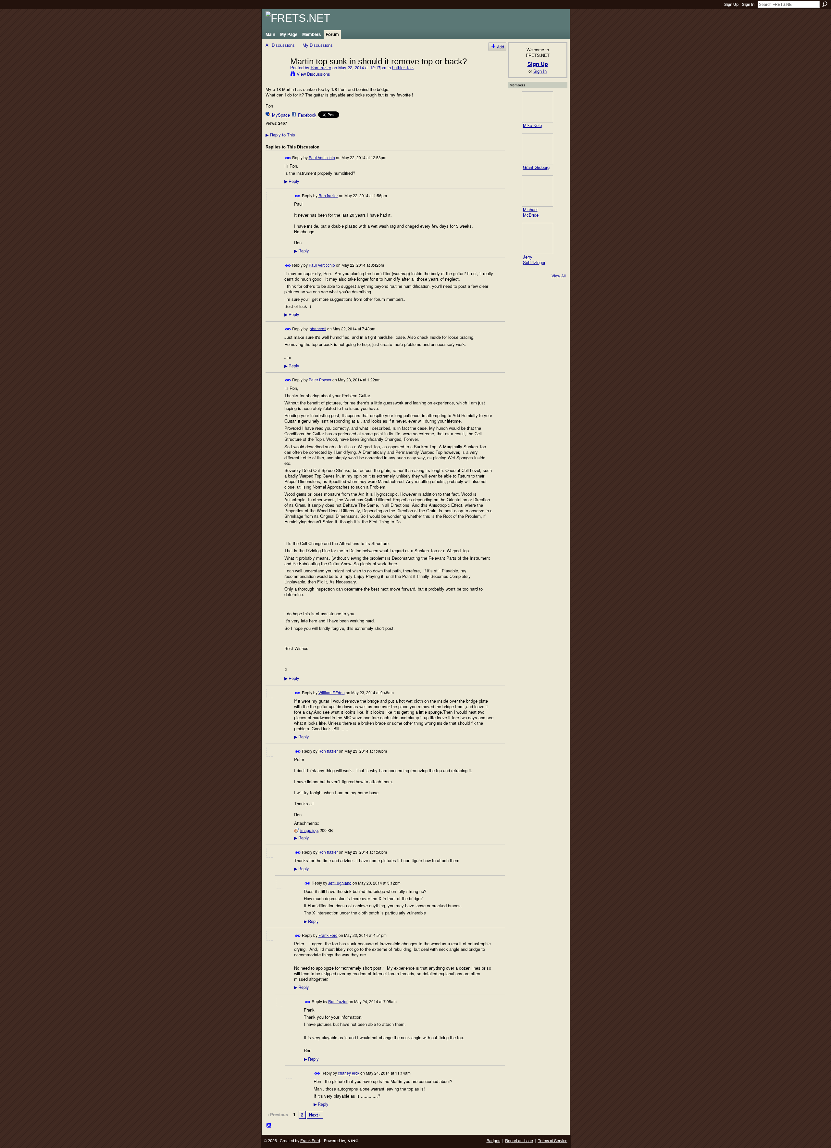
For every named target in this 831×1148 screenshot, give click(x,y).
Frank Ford (328, 935)
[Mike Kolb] (537, 106)
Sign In (748, 4)
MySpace (281, 115)
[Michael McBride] (537, 191)
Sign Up (731, 4)
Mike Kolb (532, 125)
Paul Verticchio (322, 157)
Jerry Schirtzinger (534, 259)
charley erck (348, 1073)
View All (559, 275)
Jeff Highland (340, 882)
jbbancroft (317, 328)
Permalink (288, 158)
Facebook (307, 115)
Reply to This (280, 135)
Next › (314, 1115)
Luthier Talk (403, 67)
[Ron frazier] (276, 74)
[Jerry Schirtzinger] (537, 238)
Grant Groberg (536, 167)
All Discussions (280, 45)
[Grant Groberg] (537, 148)
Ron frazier (321, 67)
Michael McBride (531, 212)
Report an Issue (519, 1140)
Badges (493, 1140)
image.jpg (309, 830)
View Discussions (313, 74)
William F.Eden (331, 692)
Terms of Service (552, 1140)
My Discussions (318, 45)
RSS (269, 1126)
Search (824, 4)
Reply (291, 181)
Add (500, 46)
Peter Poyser (320, 379)
